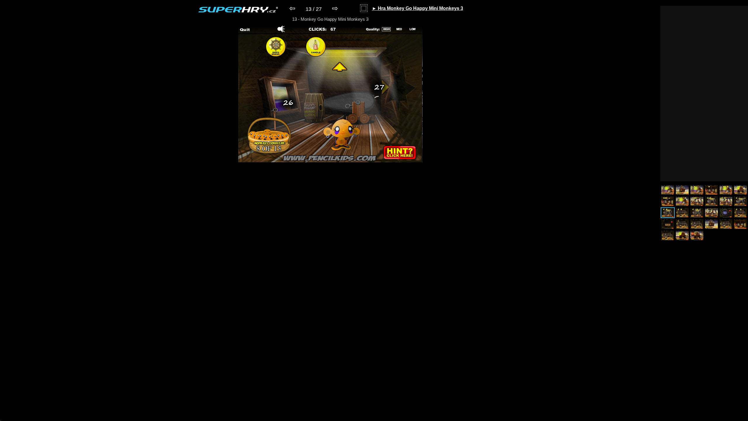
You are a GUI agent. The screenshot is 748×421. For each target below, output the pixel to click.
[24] (740, 224)
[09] (697, 201)
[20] (682, 224)
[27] (697, 235)
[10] (711, 201)
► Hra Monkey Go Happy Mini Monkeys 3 (417, 8)
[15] (697, 212)
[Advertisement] (704, 93)
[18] (740, 212)
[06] (740, 189)
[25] (668, 235)
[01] (668, 189)
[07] (668, 201)
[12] (740, 201)
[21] (697, 224)
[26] (682, 235)
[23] (726, 224)
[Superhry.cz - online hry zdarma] (238, 9)
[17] (726, 212)
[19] (668, 224)
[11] (726, 201)
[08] (682, 201)
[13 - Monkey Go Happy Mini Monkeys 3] (330, 161)
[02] (682, 189)
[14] (682, 212)
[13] (668, 212)
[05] (726, 189)
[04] (711, 189)
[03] (697, 189)
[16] (711, 212)
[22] (711, 224)
